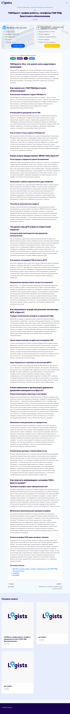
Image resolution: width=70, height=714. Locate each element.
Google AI (32, 58)
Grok (26, 58)
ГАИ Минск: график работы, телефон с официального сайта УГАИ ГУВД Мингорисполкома (17, 639)
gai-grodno (16, 573)
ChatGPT (13, 58)
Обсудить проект (17, 46)
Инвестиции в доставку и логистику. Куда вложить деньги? (50, 586)
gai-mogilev (16, 575)
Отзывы (14, 42)
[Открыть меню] (67, 3)
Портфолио (8, 42)
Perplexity (20, 58)
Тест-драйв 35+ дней (52, 46)
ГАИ (35, 10)
